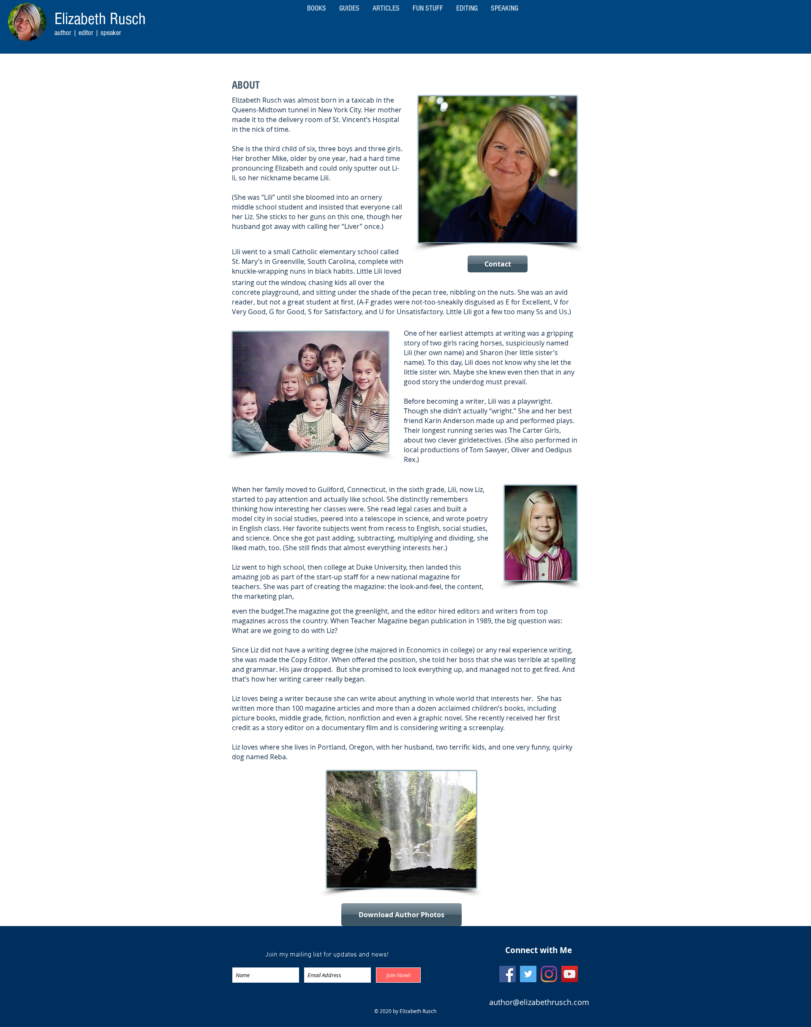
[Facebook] (507, 974)
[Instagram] (549, 974)
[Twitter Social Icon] (528, 974)
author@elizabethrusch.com (539, 1002)
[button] (504, 8)
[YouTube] (569, 974)
